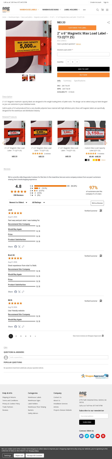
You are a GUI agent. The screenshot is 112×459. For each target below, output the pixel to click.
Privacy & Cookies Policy (11, 404)
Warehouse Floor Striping (37, 407)
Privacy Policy (33, 451)
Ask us (78, 44)
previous (3, 143)
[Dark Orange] (99, 160)
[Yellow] (94, 160)
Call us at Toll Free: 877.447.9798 (15, 2)
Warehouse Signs (50, 9)
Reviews (5, 410)
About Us (57, 400)
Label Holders (71, 9)
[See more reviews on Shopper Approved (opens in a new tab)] (23, 247)
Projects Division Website (63, 410)
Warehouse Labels (28, 9)
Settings (7, 455)
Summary (67, 81)
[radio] (56, 186)
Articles (56, 407)
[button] (77, 27)
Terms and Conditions (10, 400)
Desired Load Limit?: (65, 50)
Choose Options (14, 140)
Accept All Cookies (34, 455)
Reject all (19, 455)
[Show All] (84, 10)
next (106, 143)
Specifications (79, 81)
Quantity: (60, 62)
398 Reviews (21, 195)
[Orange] (96, 160)
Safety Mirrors (33, 413)
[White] (91, 160)
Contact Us (57, 397)
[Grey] (88, 160)
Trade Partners (7, 407)
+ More (103, 160)
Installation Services (61, 404)
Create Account (95, 2)
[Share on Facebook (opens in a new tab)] (15, 247)
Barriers (31, 410)
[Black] (86, 160)
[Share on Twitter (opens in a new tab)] (19, 247)
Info (59, 81)
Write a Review (97, 203)
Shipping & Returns (9, 397)
